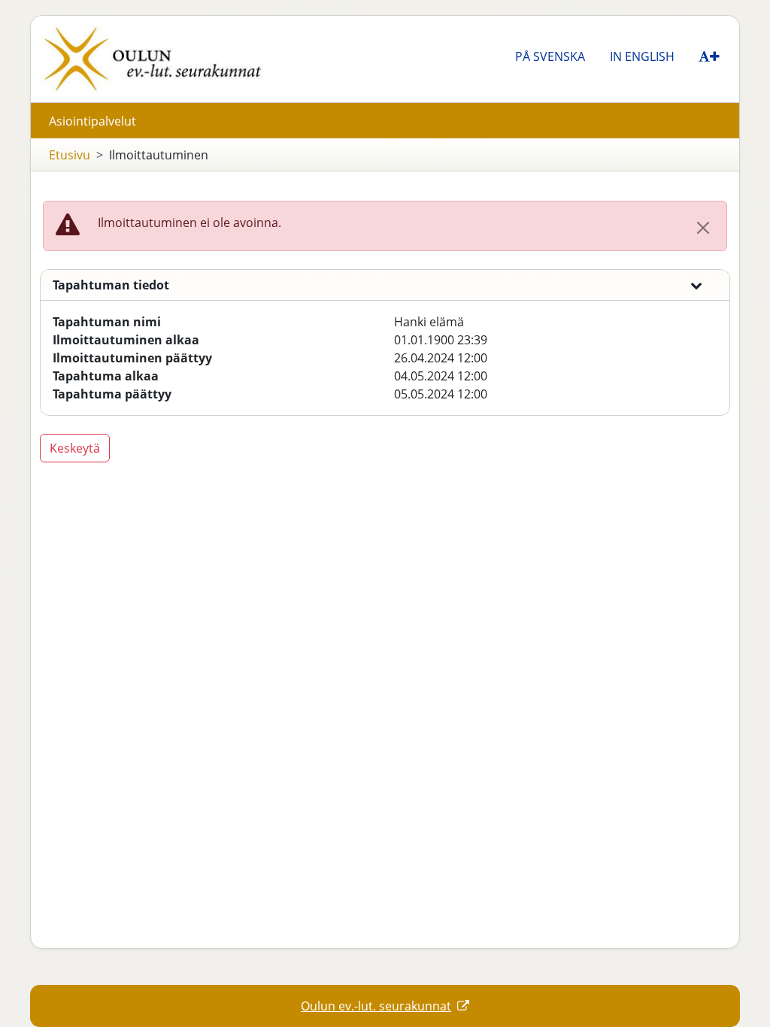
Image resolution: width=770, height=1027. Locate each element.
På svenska (550, 56)
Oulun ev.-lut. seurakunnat (376, 1006)
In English (642, 56)
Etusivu (69, 155)
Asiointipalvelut (92, 121)
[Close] (703, 228)
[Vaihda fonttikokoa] (709, 55)
